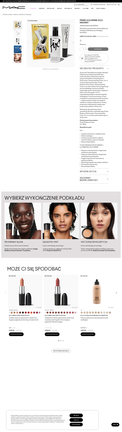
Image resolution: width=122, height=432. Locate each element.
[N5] (99, 312)
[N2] (84, 312)
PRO (92, 8)
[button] (115, 425)
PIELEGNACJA (68, 8)
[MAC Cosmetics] (14, 7)
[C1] (87, 312)
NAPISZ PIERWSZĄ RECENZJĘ (61, 350)
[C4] (90, 312)
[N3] (82, 312)
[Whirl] (59, 312)
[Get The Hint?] (70, 312)
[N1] (101, 312)
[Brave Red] (26, 312)
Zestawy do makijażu (25, 14)
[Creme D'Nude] (12, 312)
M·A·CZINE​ (86, 8)
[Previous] (10, 312)
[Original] (80, 40)
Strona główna (7, 14)
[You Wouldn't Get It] (73, 312)
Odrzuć (76, 420)
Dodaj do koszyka (16, 334)
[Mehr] (67, 312)
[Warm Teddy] (56, 312)
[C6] (110, 312)
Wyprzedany (98, 49)
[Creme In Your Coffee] (20, 312)
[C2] (107, 312)
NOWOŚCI (42, 8)
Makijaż (16, 14)
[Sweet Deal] (64, 312)
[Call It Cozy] (14, 312)
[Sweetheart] (34, 312)
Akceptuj (76, 415)
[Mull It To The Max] (50, 312)
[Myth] (17, 312)
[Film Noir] (23, 312)
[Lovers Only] (37, 312)
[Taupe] (53, 312)
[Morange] (31, 312)
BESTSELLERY (51, 8)
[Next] (40, 312)
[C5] (96, 312)
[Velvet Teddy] (47, 312)
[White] (104, 312)
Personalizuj (76, 424)
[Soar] (62, 312)
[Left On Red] (28, 312)
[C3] (93, 312)
